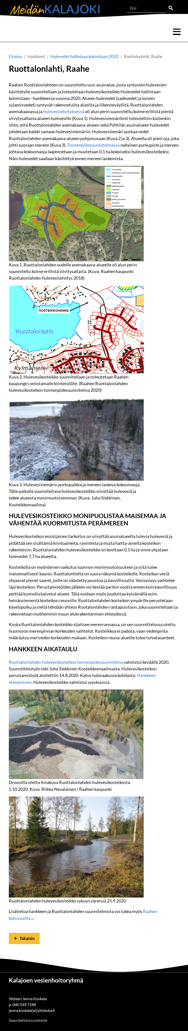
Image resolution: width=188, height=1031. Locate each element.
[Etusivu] (55, 9)
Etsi (171, 8)
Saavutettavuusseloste (28, 1020)
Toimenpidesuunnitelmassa (93, 145)
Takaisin (27, 938)
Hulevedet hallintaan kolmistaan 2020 (84, 56)
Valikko (177, 32)
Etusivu (15, 56)
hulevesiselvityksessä (63, 111)
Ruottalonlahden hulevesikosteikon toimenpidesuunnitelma (66, 662)
